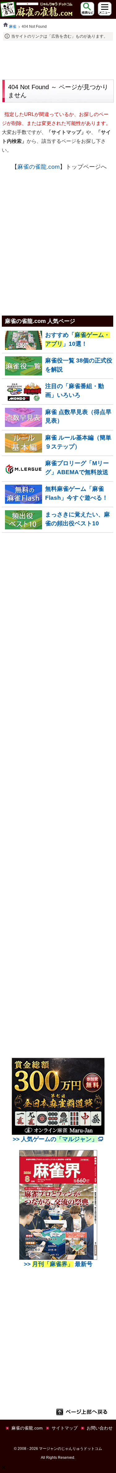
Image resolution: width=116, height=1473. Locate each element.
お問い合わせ (100, 1427)
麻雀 (12, 26)
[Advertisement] (58, 59)
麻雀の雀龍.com (38, 166)
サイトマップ (65, 1427)
